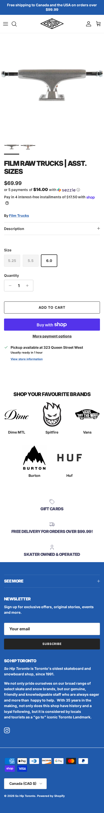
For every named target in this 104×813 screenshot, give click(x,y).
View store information (27, 359)
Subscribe (52, 644)
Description (14, 228)
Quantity (11, 275)
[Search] (16, 23)
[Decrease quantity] (8, 285)
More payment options (52, 336)
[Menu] (5, 23)
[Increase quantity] (28, 285)
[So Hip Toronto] (52, 23)
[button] (52, 189)
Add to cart (52, 307)
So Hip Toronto (25, 796)
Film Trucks (19, 215)
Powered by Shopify (51, 796)
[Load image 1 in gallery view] (52, 85)
